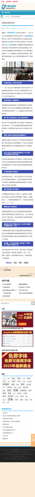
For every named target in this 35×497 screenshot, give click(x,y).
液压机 (10, 396)
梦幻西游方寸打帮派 (24, 287)
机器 (4, 390)
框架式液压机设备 (8, 418)
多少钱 (29, 384)
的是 (26, 396)
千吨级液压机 (6, 287)
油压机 (19, 393)
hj (6, 28)
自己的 (4, 399)
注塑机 (25, 393)
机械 (15, 390)
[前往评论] (33, 440)
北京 (24, 381)
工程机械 (9, 387)
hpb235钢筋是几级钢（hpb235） (10, 290)
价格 (28, 378)
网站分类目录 (27, 449)
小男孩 (17, 460)
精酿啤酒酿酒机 (23, 284)
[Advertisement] (17, 479)
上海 (8, 378)
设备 (10, 399)
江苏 (14, 393)
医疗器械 (29, 381)
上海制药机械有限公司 (25, 275)
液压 (4, 396)
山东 (4, 387)
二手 (23, 378)
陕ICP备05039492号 (24, 452)
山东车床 (5, 436)
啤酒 (18, 384)
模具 (9, 393)
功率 (9, 381)
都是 (21, 400)
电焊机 (12, 32)
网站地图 (12, 452)
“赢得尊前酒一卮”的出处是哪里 (11, 421)
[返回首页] (33, 436)
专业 (13, 378)
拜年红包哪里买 (6, 284)
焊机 (30, 36)
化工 (19, 381)
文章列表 (8, 1)
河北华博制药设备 (8, 427)
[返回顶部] (33, 445)
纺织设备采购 (6, 296)
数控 (19, 387)
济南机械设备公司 (8, 433)
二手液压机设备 (6, 293)
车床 (16, 400)
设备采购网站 (7, 270)
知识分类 (15, 1)
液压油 (16, 396)
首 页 (2, 1)
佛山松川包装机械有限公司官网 (11, 416)
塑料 (22, 384)
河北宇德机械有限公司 (9, 430)
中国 (18, 378)
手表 (15, 387)
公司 (4, 381)
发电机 (6, 384)
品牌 (12, 384)
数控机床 (25, 387)
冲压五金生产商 (23, 290)
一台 (4, 378)
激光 (10, 45)
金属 (26, 400)
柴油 (4, 393)
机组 (30, 390)
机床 (9, 390)
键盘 (31, 400)
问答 (4, 402)
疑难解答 (17, 452)
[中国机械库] (17, 6)
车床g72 (5, 413)
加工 (14, 381)
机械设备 (23, 390)
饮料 (8, 402)
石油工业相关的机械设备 (26, 293)
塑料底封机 (6, 424)
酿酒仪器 (5, 438)
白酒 (21, 396)
